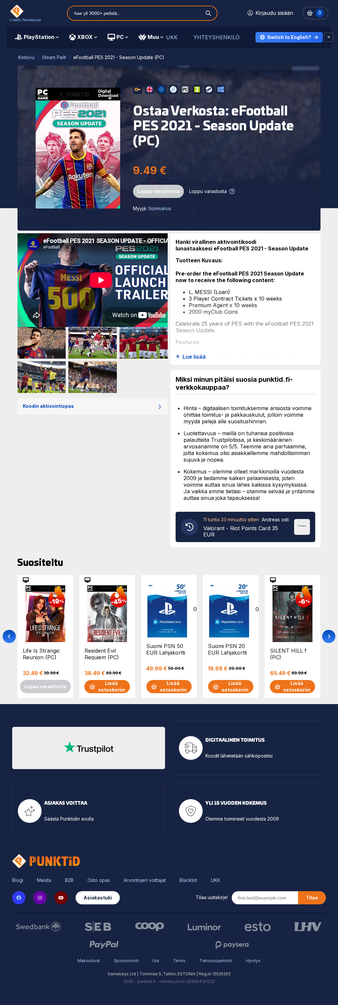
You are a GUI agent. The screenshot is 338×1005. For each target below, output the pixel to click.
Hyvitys (253, 960)
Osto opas (98, 880)
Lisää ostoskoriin (111, 686)
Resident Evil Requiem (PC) (101, 654)
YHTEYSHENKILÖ (216, 37)
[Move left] (9, 636)
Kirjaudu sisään (274, 13)
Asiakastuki (98, 897)
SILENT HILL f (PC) (288, 654)
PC (120, 37)
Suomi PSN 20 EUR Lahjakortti (227, 649)
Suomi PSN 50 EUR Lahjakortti (165, 649)
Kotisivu (26, 57)
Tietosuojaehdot (215, 960)
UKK (172, 37)
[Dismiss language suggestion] (328, 37)
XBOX (85, 37)
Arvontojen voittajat (145, 880)
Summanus (159, 208)
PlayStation (39, 37)
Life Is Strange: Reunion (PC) (41, 654)
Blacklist (188, 880)
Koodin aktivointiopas (48, 406)
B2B (69, 880)
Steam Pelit (54, 57)
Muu (153, 37)
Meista (44, 880)
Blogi (17, 880)
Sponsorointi (126, 960)
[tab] (36, 37)
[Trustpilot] (302, 526)
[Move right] (328, 636)
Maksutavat (89, 960)
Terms (179, 960)
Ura (155, 960)
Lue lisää (194, 357)
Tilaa (312, 897)
